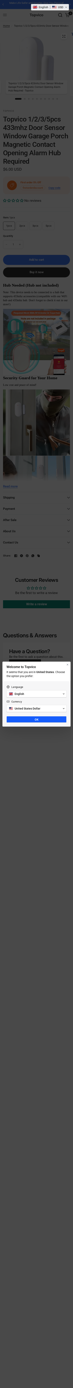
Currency (16, 701)
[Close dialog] (67, 664)
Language (17, 686)
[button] (50, 7)
